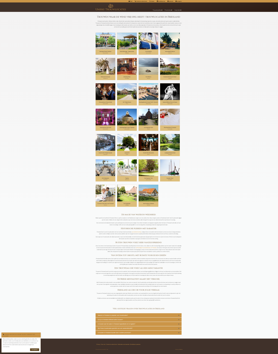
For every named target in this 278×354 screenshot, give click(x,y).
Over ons (103, 344)
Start (131, 1)
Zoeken (152, 1)
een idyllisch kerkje (136, 232)
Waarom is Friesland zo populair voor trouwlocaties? (113, 315)
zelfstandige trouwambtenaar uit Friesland (146, 247)
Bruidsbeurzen (161, 1)
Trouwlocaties (157, 10)
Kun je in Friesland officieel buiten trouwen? (110, 319)
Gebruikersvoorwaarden (124, 344)
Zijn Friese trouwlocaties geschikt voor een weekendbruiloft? (115, 328)
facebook (170, 1)
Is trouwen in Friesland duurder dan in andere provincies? (114, 332)
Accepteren (35, 349)
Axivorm (180, 349)
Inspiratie (177, 10)
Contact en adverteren (141, 1)
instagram (179, 1)
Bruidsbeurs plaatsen (135, 344)
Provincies (168, 10)
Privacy (98, 344)
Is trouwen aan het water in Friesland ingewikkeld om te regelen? (116, 324)
